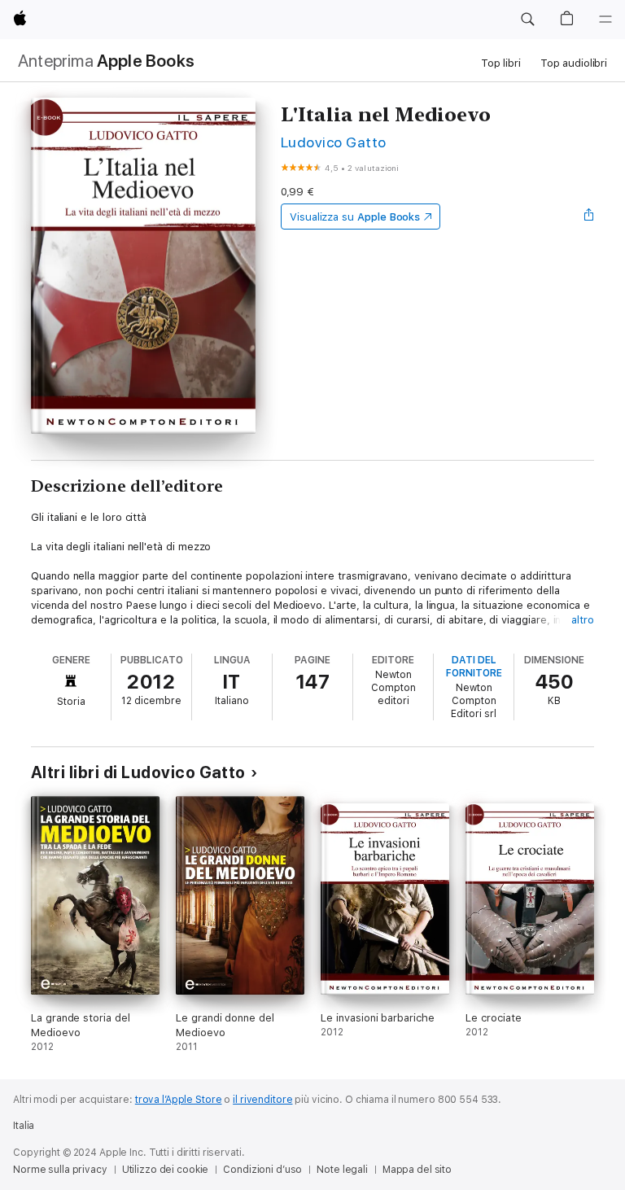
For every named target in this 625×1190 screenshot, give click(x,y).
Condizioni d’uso (262, 1169)
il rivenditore (262, 1099)
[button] (527, 19)
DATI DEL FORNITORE (474, 666)
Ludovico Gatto (334, 142)
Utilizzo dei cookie (165, 1169)
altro (582, 620)
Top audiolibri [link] (573, 63)
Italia (23, 1125)
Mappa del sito (417, 1169)
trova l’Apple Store (178, 1099)
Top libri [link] (501, 63)
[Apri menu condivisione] (589, 216)
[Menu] (605, 19)
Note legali (342, 1169)
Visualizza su (355, 217)
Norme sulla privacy (60, 1169)
